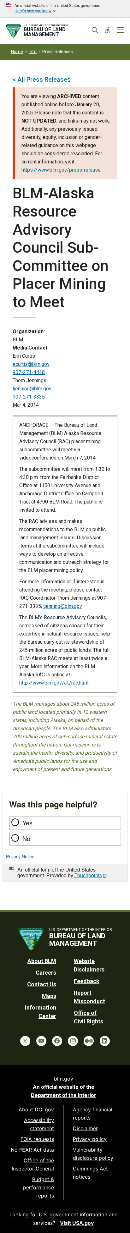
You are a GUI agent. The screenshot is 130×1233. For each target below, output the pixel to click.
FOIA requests (37, 1139)
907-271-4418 (29, 372)
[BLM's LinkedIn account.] (105, 1041)
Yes (27, 822)
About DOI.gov (36, 1109)
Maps (49, 996)
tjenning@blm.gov (32, 389)
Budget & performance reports (38, 1187)
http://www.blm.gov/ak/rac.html (53, 683)
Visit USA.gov (77, 1223)
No (26, 838)
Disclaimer (85, 1128)
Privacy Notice (20, 856)
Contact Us (41, 984)
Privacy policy (90, 1139)
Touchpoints (88, 875)
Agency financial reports (92, 1113)
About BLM (41, 961)
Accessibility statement (39, 1124)
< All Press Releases (42, 79)
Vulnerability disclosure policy (93, 1154)
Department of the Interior (63, 1095)
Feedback (86, 981)
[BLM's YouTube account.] (41, 1041)
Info (33, 51)
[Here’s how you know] (65, 9)
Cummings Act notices (90, 1172)
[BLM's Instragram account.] (73, 1041)
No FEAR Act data (32, 1150)
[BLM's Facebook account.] (57, 1041)
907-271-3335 (29, 397)
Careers (46, 972)
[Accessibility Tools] (107, 30)
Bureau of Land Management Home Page (49, 31)
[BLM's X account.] (25, 1041)
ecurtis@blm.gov (31, 364)
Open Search (95, 30)
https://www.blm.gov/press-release (61, 170)
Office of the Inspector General (33, 1164)
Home (17, 51)
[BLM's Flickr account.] (89, 1041)
